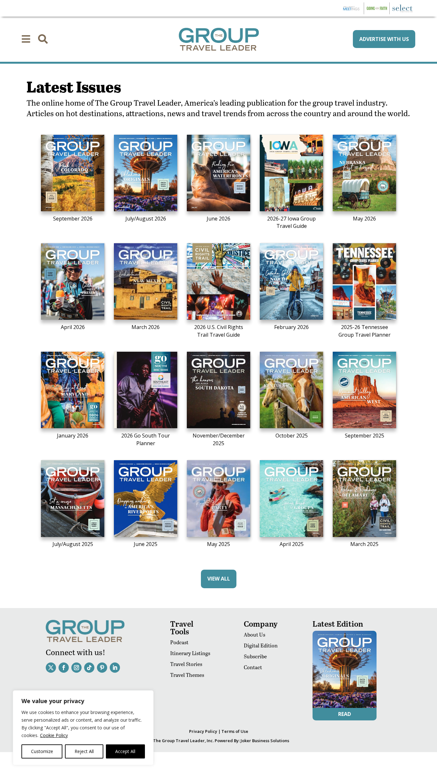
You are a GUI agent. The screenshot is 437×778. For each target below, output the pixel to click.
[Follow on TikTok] (89, 667)
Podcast (179, 642)
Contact (253, 667)
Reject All (84, 751)
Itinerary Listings (190, 653)
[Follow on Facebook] (64, 667)
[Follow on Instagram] (76, 667)
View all (218, 578)
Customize (42, 751)
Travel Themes (187, 674)
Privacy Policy (203, 731)
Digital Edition (261, 645)
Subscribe (255, 656)
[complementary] (83, 727)
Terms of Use (234, 731)
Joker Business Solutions (265, 740)
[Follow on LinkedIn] (115, 667)
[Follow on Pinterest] (102, 667)
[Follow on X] (51, 667)
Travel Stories (186, 664)
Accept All (125, 751)
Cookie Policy (54, 735)
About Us (254, 634)
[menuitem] (26, 39)
